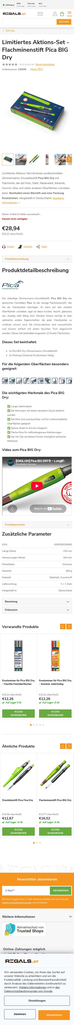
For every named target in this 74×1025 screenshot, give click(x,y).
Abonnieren (60, 890)
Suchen (64, 21)
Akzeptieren (54, 1015)
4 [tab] (40, 725)
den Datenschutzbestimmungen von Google (32, 989)
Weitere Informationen (32, 987)
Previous (63, 626)
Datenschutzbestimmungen (17, 902)
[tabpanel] (18, 677)
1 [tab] (31, 725)
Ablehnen (20, 1014)
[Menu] (69, 13)
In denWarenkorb (18, 713)
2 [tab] (34, 725)
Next (69, 626)
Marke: (36, 69)
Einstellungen (37, 1001)
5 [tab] (43, 725)
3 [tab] (37, 725)
